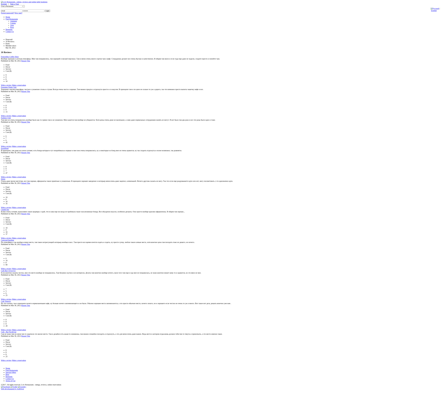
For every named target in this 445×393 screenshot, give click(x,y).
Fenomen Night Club (8, 87)
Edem (3, 179)
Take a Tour (14, 4)
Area (12, 25)
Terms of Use (10, 381)
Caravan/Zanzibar (7, 240)
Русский (435, 8)
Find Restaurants (12, 19)
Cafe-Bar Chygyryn (8, 271)
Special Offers (11, 372)
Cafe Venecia (6, 301)
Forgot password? (7, 13)
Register (4, 4)
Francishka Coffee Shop (10, 57)
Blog (7, 375)
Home (8, 17)
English (434, 11)
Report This (25, 61)
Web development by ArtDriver (12, 389)
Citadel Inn (5, 210)
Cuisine (13, 23)
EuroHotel (5, 148)
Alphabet (13, 21)
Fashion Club (6, 118)
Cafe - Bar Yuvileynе (8, 332)
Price (12, 27)
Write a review (6, 85)
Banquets (9, 29)
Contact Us (10, 32)
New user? (18, 13)
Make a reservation (19, 85)
